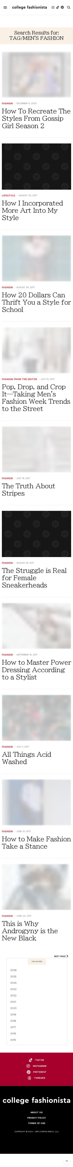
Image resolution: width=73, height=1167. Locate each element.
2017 (13, 1027)
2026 (13, 970)
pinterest (39, 1072)
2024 (13, 982)
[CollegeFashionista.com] (29, 7)
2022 (13, 995)
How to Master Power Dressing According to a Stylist (36, 669)
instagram (39, 1066)
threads (39, 1078)
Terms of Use (36, 1123)
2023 (13, 989)
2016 (13, 1033)
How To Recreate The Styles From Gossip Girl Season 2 (36, 118)
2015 (13, 1039)
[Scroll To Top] (66, 1160)
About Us (36, 1112)
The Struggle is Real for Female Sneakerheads (34, 577)
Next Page (60, 956)
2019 (13, 1014)
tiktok (39, 1060)
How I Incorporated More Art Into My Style (32, 210)
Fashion (7, 103)
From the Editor (25, 379)
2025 (13, 976)
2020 (13, 1008)
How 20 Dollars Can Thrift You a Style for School (36, 302)
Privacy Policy (36, 1118)
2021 (13, 1001)
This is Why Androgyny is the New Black (30, 930)
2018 (13, 1020)
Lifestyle (8, 195)
